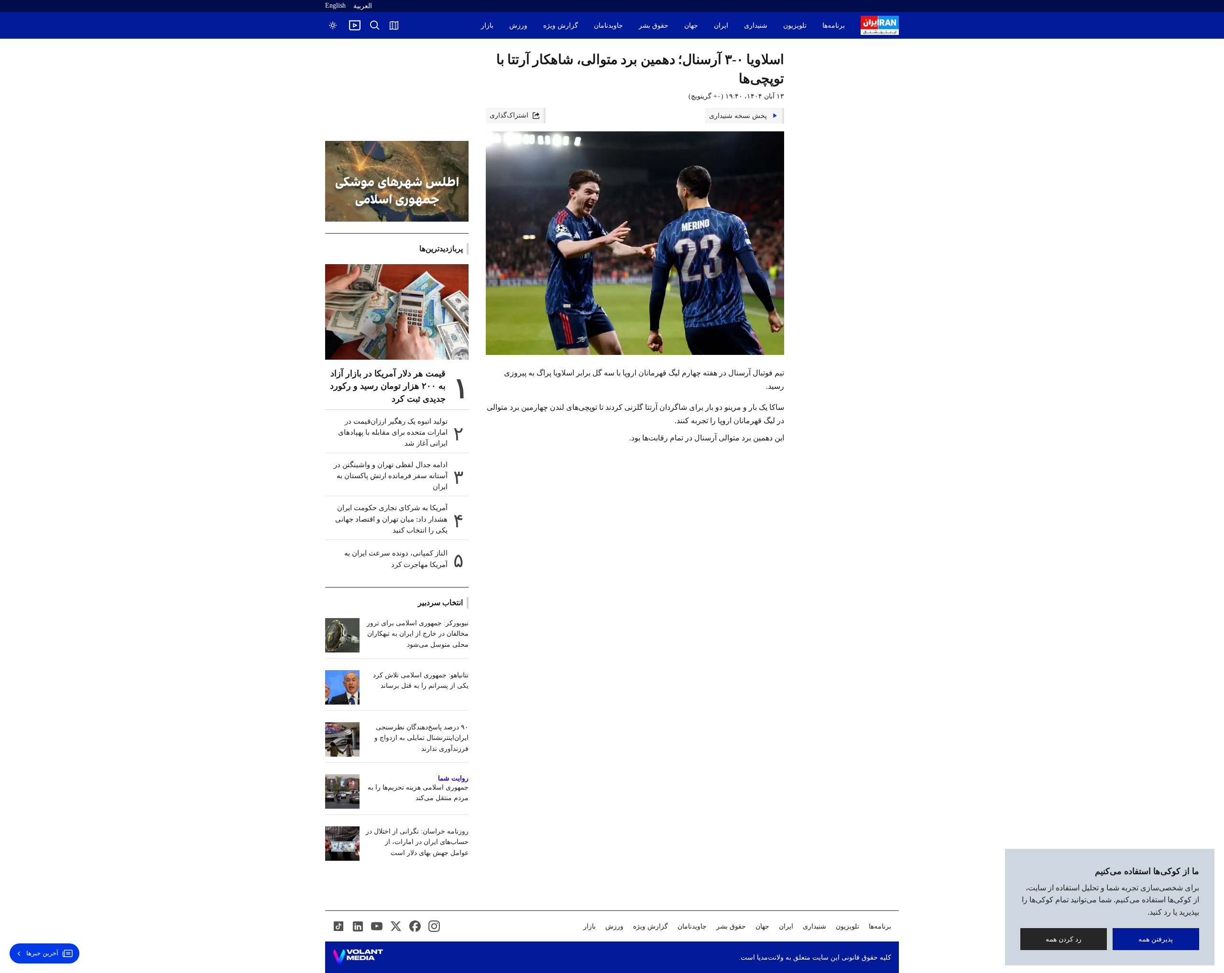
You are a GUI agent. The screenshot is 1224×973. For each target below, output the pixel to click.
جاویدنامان (608, 25)
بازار (487, 25)
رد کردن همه (1064, 938)
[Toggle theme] (332, 25)
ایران (721, 25)
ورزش (518, 25)
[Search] (375, 25)
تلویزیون (795, 25)
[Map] (394, 25)
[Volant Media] (358, 957)
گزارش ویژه (560, 25)
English (335, 5)
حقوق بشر (653, 25)
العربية (362, 6)
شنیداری (755, 25)
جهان (691, 25)
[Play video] (355, 25)
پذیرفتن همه (1156, 938)
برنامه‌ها (833, 25)
